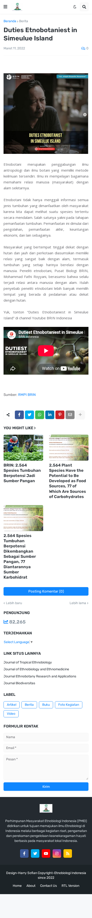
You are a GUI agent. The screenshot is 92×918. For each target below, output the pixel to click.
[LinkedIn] (49, 415)
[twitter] (35, 853)
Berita (23, 21)
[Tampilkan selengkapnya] (80, 415)
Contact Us (48, 886)
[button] (5, 7)
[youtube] (46, 853)
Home (17, 886)
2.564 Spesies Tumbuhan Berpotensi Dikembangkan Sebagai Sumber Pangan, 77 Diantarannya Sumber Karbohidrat (20, 556)
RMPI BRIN (27, 395)
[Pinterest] (59, 415)
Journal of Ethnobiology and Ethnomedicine (36, 669)
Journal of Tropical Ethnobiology (28, 662)
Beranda (10, 21)
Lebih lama (78, 603)
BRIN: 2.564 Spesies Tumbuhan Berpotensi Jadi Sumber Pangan (22, 473)
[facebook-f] (24, 853)
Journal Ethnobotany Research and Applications (40, 676)
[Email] (70, 415)
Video (11, 714)
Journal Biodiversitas (19, 683)
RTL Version (70, 886)
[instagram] (57, 853)
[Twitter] (29, 415)
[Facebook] (19, 415)
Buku (46, 705)
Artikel (11, 705)
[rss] (67, 853)
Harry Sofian (27, 873)
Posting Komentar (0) (46, 591)
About (30, 886)
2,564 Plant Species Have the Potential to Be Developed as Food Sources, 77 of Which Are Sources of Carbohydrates (67, 481)
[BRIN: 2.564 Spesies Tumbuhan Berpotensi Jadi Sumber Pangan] (23, 448)
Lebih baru (14, 603)
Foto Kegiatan (68, 705)
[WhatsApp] (39, 415)
